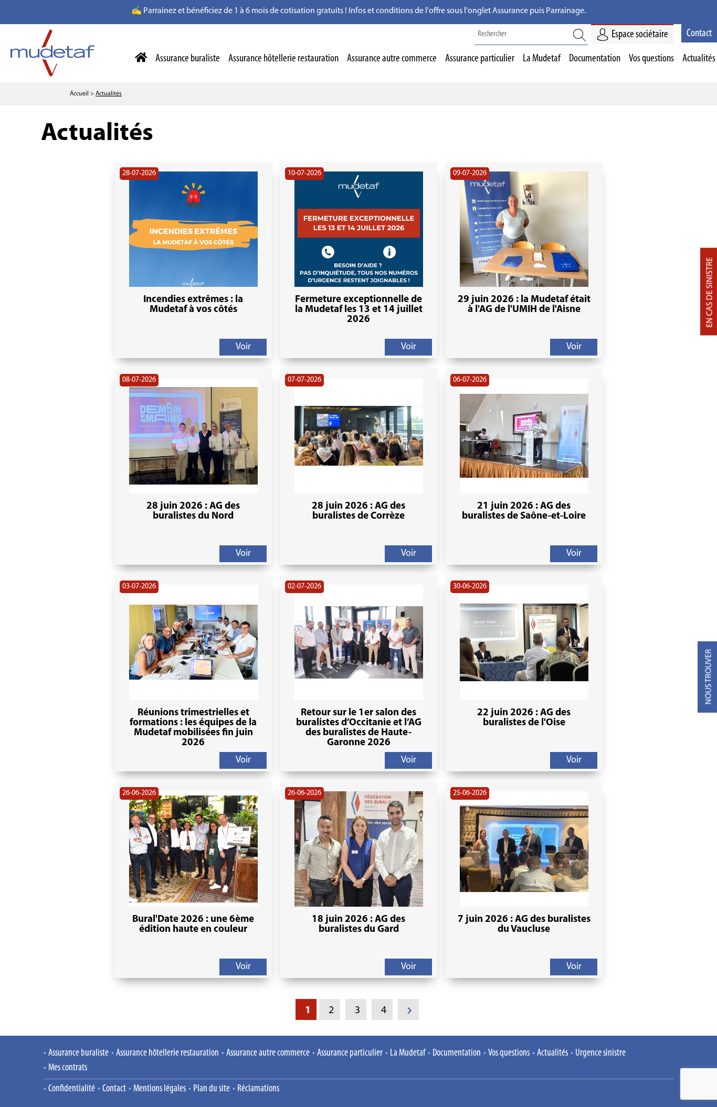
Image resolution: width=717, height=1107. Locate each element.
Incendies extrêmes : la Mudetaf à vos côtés (193, 305)
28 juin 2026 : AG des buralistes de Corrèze (358, 511)
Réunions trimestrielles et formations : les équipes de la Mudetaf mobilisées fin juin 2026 (193, 728)
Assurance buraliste (78, 1053)
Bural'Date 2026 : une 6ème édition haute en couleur (193, 924)
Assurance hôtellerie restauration (167, 1053)
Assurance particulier (350, 1053)
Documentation (457, 1053)
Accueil (79, 94)
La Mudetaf (407, 1053)
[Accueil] (139, 58)
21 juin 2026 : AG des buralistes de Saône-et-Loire (524, 511)
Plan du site (211, 1089)
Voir (243, 347)
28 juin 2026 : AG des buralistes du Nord (193, 511)
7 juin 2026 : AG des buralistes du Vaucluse (524, 924)
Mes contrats (67, 1068)
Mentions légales (159, 1089)
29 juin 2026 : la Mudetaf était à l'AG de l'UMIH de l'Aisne (524, 305)
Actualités (109, 94)
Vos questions (509, 1053)
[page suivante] (408, 1009)
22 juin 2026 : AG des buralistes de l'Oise (524, 718)
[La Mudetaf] (52, 72)
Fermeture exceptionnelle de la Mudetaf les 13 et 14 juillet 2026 (359, 310)
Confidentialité (71, 1089)
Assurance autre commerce (268, 1053)
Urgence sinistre (600, 1053)
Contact (699, 33)
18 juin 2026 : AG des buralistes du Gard (358, 924)
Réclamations (258, 1089)
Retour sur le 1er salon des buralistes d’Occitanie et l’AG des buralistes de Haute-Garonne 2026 (358, 728)
